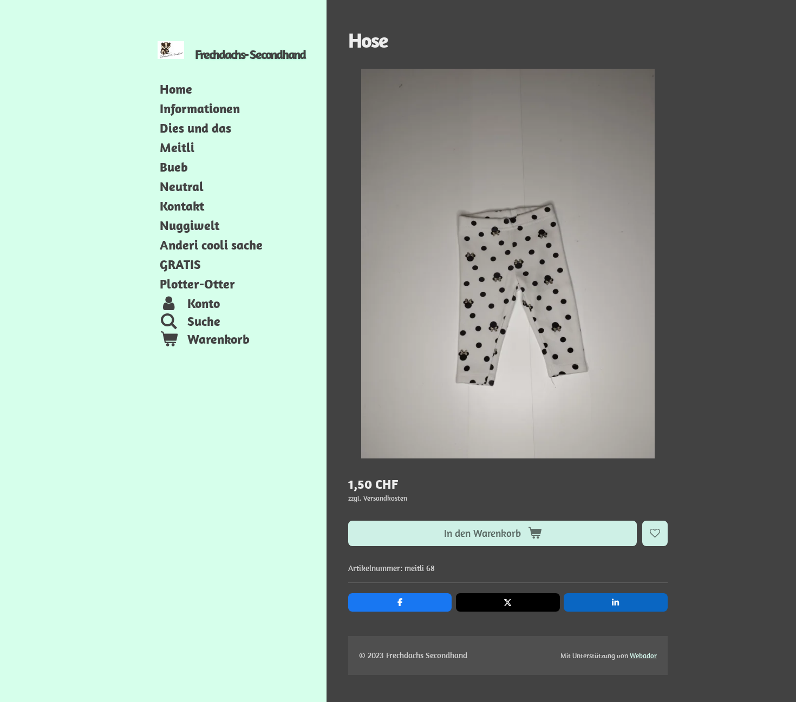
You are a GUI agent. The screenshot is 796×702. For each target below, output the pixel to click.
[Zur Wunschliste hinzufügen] (655, 533)
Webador (643, 655)
